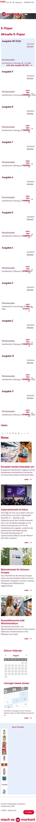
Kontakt (3, 804)
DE (13, 2)
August (16, 655)
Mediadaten (12, 804)
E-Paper (28, 812)
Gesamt (19, 2)
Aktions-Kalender (13, 650)
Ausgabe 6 (7, 177)
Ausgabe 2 (7, 320)
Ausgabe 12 (8, 356)
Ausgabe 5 (7, 212)
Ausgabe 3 (7, 283)
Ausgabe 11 (7, 391)
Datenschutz (5, 806)
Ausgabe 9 (7, 71)
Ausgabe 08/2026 (11, 41)
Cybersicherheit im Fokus (14, 509)
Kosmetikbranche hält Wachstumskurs (12, 622)
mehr (17, 65)
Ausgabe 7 (7, 142)
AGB (12, 806)
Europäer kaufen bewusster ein (17, 466)
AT (11, 2)
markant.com (29, 2)
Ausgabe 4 (7, 247)
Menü (26, 14)
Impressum (21, 804)
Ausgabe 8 (7, 106)
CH (7, 2)
